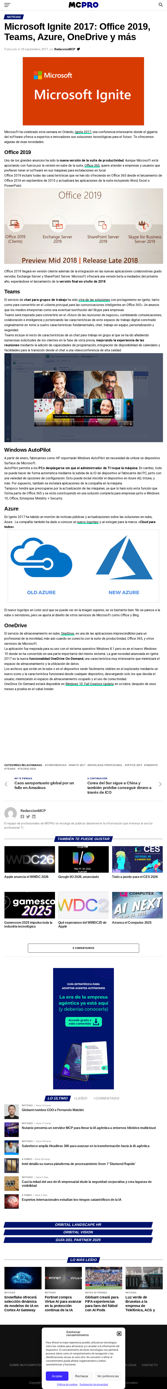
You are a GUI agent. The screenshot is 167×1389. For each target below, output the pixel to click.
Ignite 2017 (83, 132)
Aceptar (57, 1376)
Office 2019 (134, 765)
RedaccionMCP (64, 49)
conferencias (56, 765)
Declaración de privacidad (94, 1384)
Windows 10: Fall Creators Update (89, 684)
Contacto (150, 1365)
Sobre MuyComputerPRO (29, 1365)
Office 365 (92, 165)
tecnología (27, 769)
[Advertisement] (83, 732)
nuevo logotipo (88, 522)
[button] (119, 1334)
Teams (10, 769)
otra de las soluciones (94, 300)
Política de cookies (67, 1384)
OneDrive (67, 633)
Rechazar (81, 1376)
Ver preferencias (108, 1376)
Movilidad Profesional (106, 765)
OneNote (152, 765)
